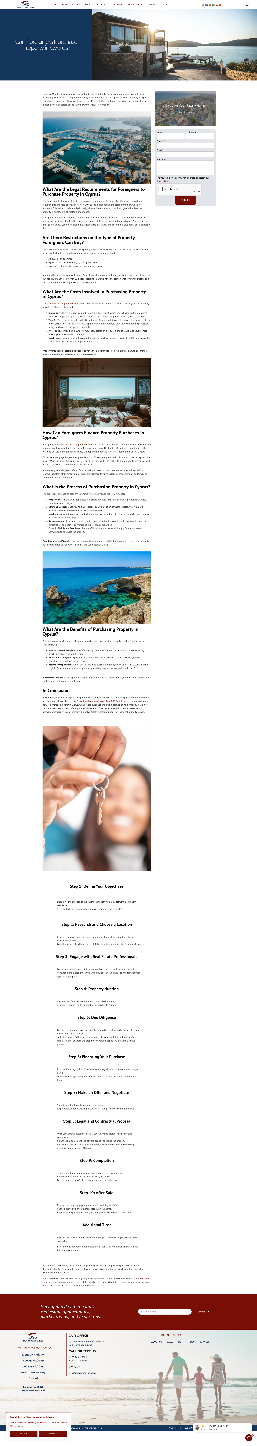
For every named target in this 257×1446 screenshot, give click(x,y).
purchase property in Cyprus (79, 444)
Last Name (191, 132)
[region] (38, 1426)
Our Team (60, 4)
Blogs (118, 4)
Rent (88, 4)
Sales (76, 4)
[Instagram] (162, 1335)
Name (160, 132)
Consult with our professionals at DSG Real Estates (102, 701)
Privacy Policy (163, 181)
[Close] (68, 1415)
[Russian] (217, 5)
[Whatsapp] (173, 1335)
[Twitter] (168, 1335)
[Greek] (206, 5)
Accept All (53, 1433)
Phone (160, 141)
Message (161, 159)
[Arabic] (213, 5)
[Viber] (179, 1335)
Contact (103, 4)
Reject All (24, 1433)
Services (133, 4)
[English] (203, 5)
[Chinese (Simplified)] (220, 5)
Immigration (156, 4)
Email (160, 150)
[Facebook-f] (157, 1335)
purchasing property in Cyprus (64, 303)
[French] (210, 5)
